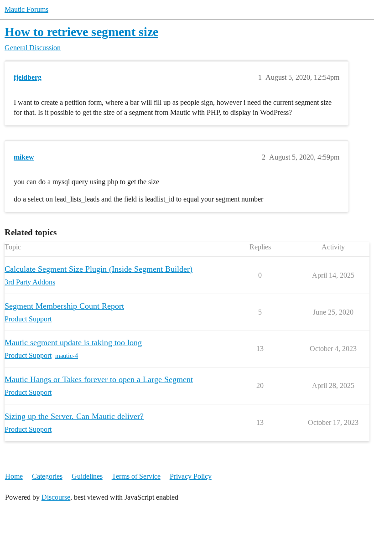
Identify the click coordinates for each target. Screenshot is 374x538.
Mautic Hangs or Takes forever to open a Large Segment (99, 379)
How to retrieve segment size (81, 32)
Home (14, 476)
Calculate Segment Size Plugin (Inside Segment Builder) (98, 269)
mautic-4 (66, 355)
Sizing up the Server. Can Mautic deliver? (74, 416)
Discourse (56, 497)
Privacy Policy (191, 476)
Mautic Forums (26, 9)
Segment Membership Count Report (64, 305)
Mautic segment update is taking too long (73, 342)
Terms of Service (136, 476)
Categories (47, 476)
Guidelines (87, 476)
